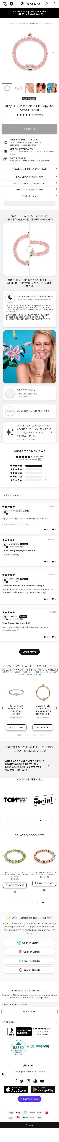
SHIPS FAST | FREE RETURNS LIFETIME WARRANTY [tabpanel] (30, 13)
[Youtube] (42, 1081)
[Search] (5, 4)
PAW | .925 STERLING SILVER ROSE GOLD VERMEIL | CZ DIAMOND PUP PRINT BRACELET (23, 874)
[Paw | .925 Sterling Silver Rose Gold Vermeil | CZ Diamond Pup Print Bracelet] (23, 856)
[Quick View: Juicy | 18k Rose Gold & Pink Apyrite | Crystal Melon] (23, 892)
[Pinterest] (35, 1081)
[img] (8, 506)
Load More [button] (29, 651)
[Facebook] (16, 1081)
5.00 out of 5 (37, 456)
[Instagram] (28, 1081)
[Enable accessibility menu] (11, 3)
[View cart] (54, 3)
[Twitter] (22, 1081)
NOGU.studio (29, 3)
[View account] (47, 3)
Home (9, 23)
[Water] (29, 203)
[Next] (53, 53)
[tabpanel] (15, 800)
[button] (16, 466)
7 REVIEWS (37, 115)
